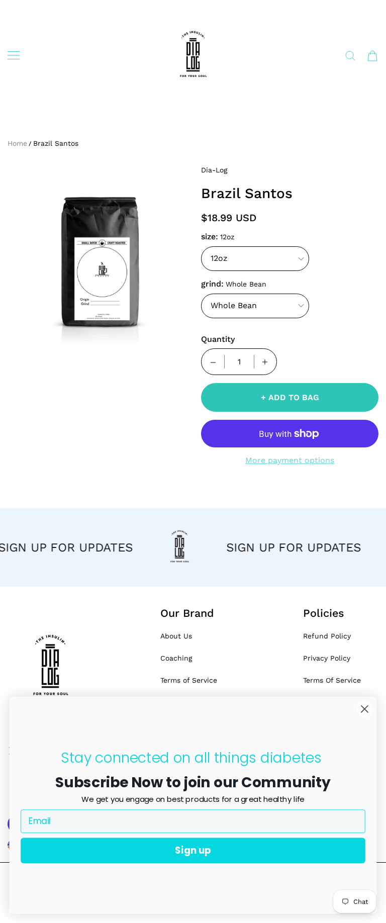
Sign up (193, 850)
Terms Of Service (332, 680)
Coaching (176, 658)
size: (209, 236)
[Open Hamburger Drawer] (14, 55)
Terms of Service (188, 680)
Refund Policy (327, 636)
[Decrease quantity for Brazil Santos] (213, 361)
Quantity (218, 339)
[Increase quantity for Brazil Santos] (264, 361)
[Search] (350, 56)
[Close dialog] (364, 709)
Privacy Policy (326, 658)
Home (17, 143)
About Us (176, 636)
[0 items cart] (372, 56)
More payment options (289, 460)
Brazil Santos (55, 143)
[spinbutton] (239, 361)
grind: (212, 284)
